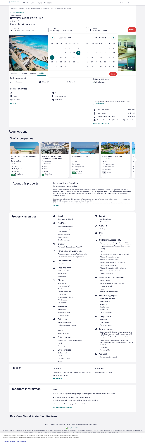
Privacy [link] (47, 424)
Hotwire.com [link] (13, 8)
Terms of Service (21, 442)
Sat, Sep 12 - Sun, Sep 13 (62, 30)
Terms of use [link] (54, 424)
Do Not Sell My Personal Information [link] (81, 424)
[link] (13, 73)
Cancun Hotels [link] (45, 8)
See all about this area (100, 124)
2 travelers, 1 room (100, 30)
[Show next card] (135, 160)
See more (56, 206)
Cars (32, 3)
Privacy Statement (9, 442)
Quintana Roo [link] (35, 8)
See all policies (57, 378)
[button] (61, 48)
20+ (131, 68)
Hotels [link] (21, 8)
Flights (39, 3)
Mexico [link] (27, 8)
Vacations (48, 3)
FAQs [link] (68, 424)
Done (113, 74)
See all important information (62, 407)
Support (123, 3)
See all (12, 103)
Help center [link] (62, 424)
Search (131, 30)
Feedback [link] (95, 424)
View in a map (99, 103)
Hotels (25, 3)
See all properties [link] (18, 12)
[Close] (141, 438)
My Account (132, 3)
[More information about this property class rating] (18, 21)
